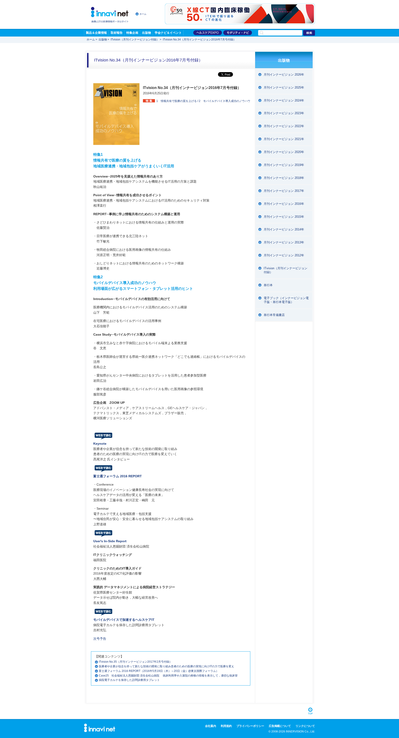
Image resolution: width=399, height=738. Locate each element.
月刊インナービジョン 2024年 (284, 100)
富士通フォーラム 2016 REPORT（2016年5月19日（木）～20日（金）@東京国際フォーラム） (159, 671)
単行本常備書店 (274, 315)
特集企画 (132, 32)
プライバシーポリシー (250, 726)
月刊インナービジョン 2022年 (284, 126)
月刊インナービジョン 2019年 (284, 165)
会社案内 (210, 726)
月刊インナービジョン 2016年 (284, 203)
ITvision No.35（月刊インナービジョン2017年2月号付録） (135, 661)
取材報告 (117, 32)
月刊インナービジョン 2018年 (284, 178)
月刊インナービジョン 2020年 (284, 152)
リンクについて (305, 726)
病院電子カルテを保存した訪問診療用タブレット (129, 680)
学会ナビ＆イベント (168, 32)
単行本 (268, 285)
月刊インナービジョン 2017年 (284, 191)
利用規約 (226, 726)
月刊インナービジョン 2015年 (284, 216)
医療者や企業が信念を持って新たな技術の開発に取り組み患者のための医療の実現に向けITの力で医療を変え (166, 666)
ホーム (142, 14)
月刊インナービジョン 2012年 (284, 255)
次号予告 (99, 638)
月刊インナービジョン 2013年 (284, 242)
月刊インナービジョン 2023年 (284, 113)
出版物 (146, 32)
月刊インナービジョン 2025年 (284, 87)
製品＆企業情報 (96, 32)
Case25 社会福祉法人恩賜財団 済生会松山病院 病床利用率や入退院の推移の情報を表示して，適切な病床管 (168, 675)
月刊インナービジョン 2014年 (284, 229)
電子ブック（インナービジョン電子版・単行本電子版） (286, 300)
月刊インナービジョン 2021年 (284, 139)
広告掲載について (280, 726)
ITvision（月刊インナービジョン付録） (135, 39)
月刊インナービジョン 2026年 (284, 74)
